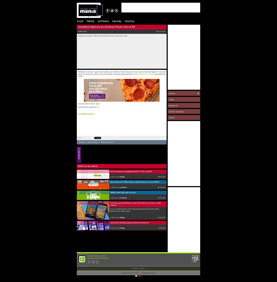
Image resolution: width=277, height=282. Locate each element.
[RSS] (117, 11)
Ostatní (171, 99)
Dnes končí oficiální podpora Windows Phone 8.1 (129, 222)
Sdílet (80, 138)
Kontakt (135, 268)
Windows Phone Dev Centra (143, 74)
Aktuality (82, 142)
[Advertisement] (175, 6)
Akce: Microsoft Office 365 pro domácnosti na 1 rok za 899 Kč (134, 182)
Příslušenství (173, 105)
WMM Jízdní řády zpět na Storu (123, 192)
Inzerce (142, 268)
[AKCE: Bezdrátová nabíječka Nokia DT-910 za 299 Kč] (93, 174)
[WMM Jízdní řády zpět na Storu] (93, 195)
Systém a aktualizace (176, 111)
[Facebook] (108, 11)
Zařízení (171, 117)
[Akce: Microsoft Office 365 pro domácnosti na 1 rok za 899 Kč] (93, 184)
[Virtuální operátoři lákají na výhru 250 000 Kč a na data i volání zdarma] (93, 210)
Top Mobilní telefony (86, 114)
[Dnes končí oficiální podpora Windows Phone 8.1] (93, 225)
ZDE (97, 107)
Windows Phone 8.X (107, 142)
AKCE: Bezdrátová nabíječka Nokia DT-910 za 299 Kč (131, 171)
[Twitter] (112, 11)
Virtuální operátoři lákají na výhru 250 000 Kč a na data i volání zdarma (135, 204)
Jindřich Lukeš (82, 31)
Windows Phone (93, 142)
